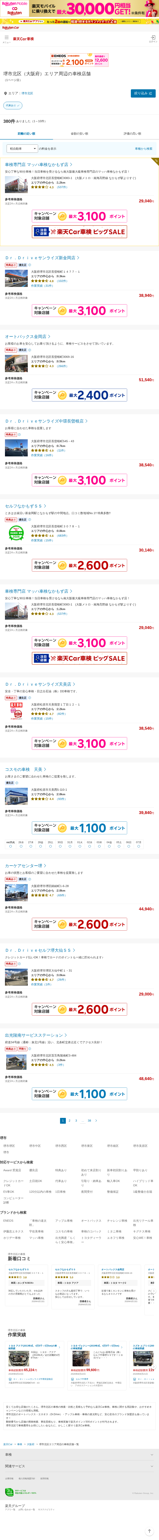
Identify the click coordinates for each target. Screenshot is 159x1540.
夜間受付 (87, 1191)
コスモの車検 (64, 1231)
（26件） (61, 979)
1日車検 (60, 1191)
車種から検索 (143, 148)
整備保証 (113, 1191)
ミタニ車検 (114, 1231)
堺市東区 (87, 1145)
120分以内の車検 (40, 1191)
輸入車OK (113, 1181)
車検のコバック (91, 1231)
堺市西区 (61, 1145)
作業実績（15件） (43, 540)
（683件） (62, 535)
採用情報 (44, 1478)
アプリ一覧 (10, 1509)
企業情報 (9, 1478)
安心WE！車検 (142, 1237)
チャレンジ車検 (117, 1220)
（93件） (61, 799)
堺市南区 (113, 1145)
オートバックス (91, 1220)
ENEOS (8, 1220)
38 (89, 1120)
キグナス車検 (142, 1231)
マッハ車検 (36, 1237)
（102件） (62, 281)
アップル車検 (64, 1220)
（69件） (61, 895)
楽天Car (7, 1444)
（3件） (60, 1064)
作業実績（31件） (43, 285)
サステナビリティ (46, 1509)
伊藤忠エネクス (13, 1231)
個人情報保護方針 (27, 1478)
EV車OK (8, 1191)
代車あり (11, 105)
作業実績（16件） (43, 455)
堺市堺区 (9, 1145)
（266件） (62, 366)
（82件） (61, 713)
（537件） (62, 187)
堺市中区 (35, 1145)
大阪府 (30, 1444)
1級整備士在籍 (142, 1191)
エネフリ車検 (115, 1237)
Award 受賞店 (12, 1170)
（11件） (61, 450)
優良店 (33, 1170)
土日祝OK (35, 1181)
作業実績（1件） (42, 984)
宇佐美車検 (36, 1231)
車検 (19, 1444)
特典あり (61, 1170)
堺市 (6, 1152)
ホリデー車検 (12, 1237)
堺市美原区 (140, 1145)
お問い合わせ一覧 (26, 1509)
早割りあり (140, 1170)
